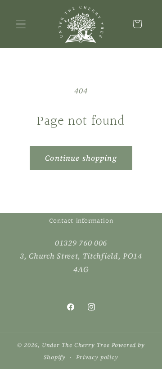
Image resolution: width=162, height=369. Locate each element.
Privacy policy (97, 357)
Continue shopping (81, 158)
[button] (20, 24)
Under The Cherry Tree (76, 345)
